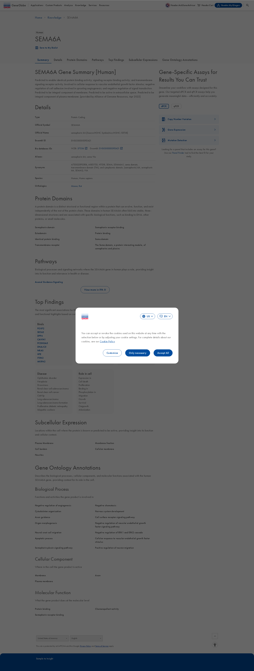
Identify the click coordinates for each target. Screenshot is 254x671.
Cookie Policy (107, 341)
